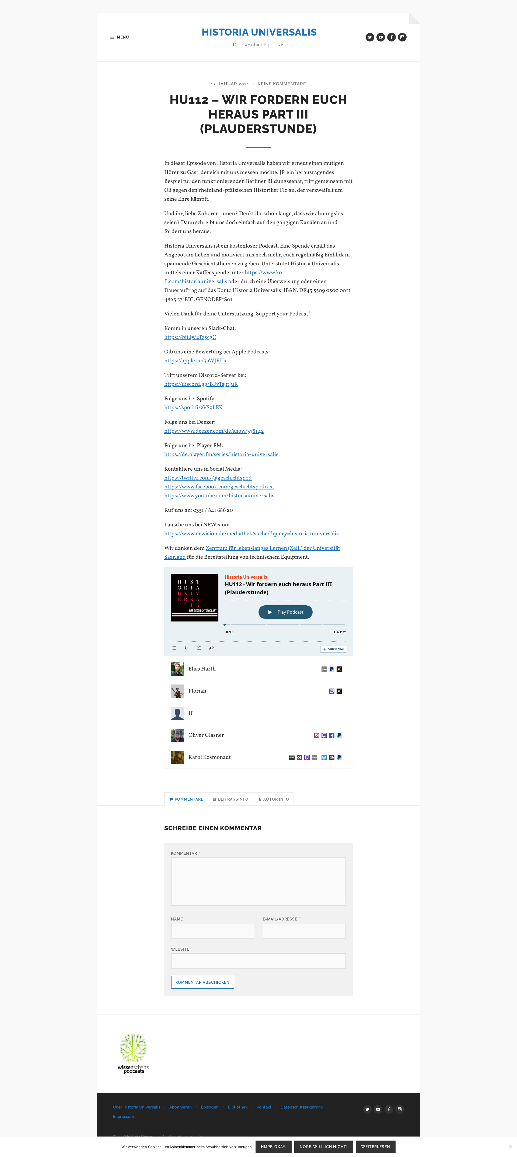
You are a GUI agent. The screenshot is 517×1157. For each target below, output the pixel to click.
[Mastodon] (323, 757)
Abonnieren (180, 1107)
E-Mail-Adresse (282, 919)
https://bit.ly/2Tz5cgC (190, 337)
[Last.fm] (298, 757)
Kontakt (264, 1107)
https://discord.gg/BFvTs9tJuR (201, 384)
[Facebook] (330, 735)
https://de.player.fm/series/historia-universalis (221, 454)
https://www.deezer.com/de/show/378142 (214, 431)
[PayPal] (338, 735)
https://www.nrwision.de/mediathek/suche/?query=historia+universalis (251, 534)
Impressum (123, 1116)
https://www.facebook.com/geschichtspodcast (219, 487)
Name (178, 919)
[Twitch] (330, 691)
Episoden (210, 1107)
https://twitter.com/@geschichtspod (208, 478)
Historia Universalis (259, 32)
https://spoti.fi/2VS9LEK (193, 408)
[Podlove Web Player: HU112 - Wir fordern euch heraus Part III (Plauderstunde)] (258, 611)
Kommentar (185, 853)
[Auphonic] (330, 757)
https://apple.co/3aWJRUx (195, 361)
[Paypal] (330, 669)
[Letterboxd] (291, 757)
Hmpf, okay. (273, 1146)
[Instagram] (315, 735)
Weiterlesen (375, 1146)
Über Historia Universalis (136, 1107)
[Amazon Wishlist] (338, 691)
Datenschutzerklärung (302, 1107)
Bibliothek (237, 1107)
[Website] (323, 669)
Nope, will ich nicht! (324, 1146)
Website (180, 949)
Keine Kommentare (282, 83)
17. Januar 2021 (230, 83)
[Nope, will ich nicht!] (510, 1146)
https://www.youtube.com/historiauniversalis (219, 496)
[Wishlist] (338, 669)
